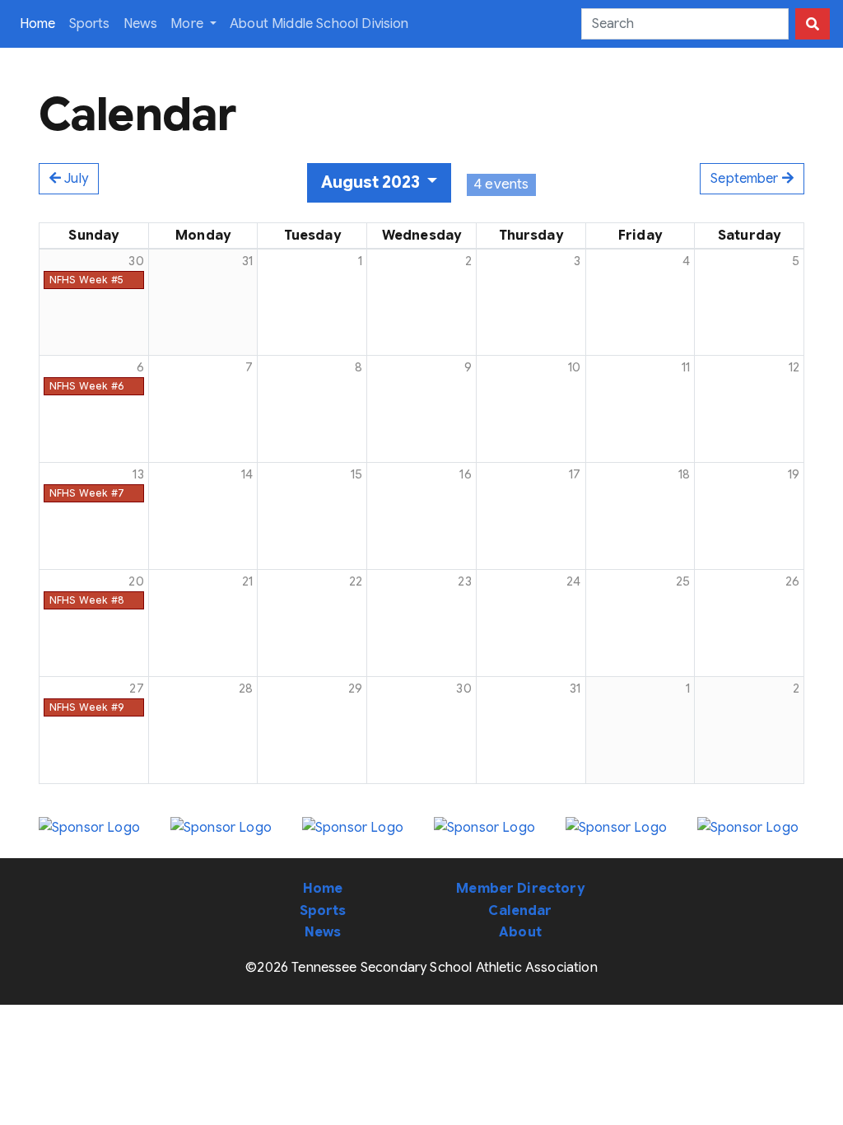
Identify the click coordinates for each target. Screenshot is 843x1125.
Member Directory (520, 888)
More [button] (188, 24)
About (520, 932)
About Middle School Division (319, 24)
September (746, 178)
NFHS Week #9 (86, 707)
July (74, 178)
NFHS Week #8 (86, 600)
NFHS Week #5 (86, 279)
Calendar (520, 911)
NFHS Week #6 (86, 386)
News (140, 24)
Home (41, 23)
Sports (89, 24)
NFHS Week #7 (86, 493)
